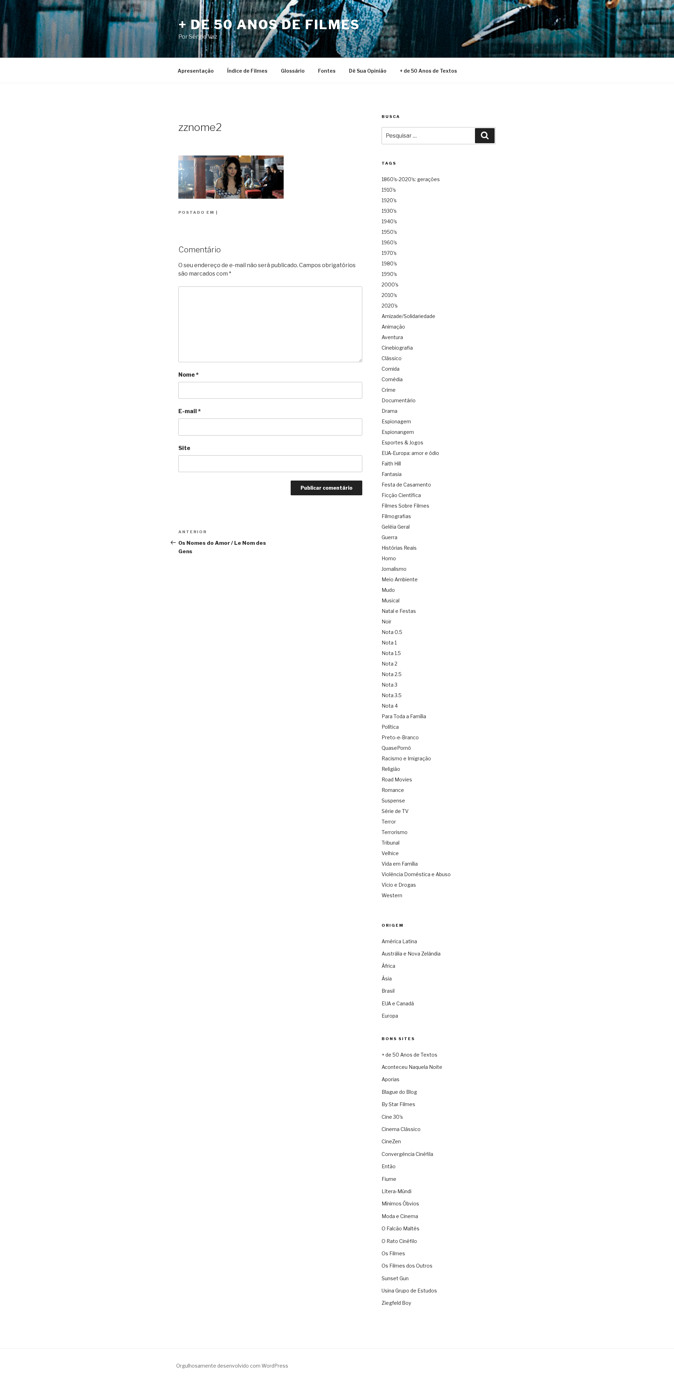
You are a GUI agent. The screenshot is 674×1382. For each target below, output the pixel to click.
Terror (389, 822)
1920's (389, 200)
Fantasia (392, 474)
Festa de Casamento (406, 485)
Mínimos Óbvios (400, 1203)
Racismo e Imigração (406, 758)
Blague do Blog (399, 1092)
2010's (389, 295)
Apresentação (196, 71)
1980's (389, 263)
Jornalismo (394, 569)
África (388, 966)
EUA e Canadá (398, 1003)
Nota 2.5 (392, 674)
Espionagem (396, 421)
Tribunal (390, 843)
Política (390, 727)
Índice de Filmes (247, 71)
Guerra (389, 537)
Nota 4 (390, 706)
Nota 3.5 (392, 695)
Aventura (392, 337)
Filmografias (396, 516)
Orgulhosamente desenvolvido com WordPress (232, 1366)
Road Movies (397, 779)
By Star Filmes (398, 1104)
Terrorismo (395, 832)
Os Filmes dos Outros (407, 1266)
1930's (389, 211)
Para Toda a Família (404, 716)
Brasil (388, 991)
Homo (389, 558)
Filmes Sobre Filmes (405, 506)
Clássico (392, 358)
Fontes (327, 71)
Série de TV (395, 811)
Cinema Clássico (401, 1129)
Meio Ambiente (400, 579)
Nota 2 (389, 664)
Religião (391, 769)
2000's (390, 284)
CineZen (391, 1141)
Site (184, 448)
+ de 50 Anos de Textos (428, 71)
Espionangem (398, 432)
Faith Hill (391, 464)
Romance (393, 790)
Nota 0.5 (392, 632)
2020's (390, 306)
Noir (386, 621)
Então (389, 1166)
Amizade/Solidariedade (408, 316)
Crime (389, 390)
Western (392, 895)
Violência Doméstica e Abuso (416, 874)
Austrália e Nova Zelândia (411, 954)
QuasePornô (396, 748)
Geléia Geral (396, 527)
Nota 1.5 (391, 653)
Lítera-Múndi (396, 1191)
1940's (389, 221)
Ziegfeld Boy (396, 1303)
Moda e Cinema (400, 1216)
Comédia (392, 379)
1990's (389, 274)
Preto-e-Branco (400, 737)
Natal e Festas (399, 611)
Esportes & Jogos (402, 442)
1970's (389, 253)
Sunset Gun (395, 1278)
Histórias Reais (399, 548)
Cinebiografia (397, 348)
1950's (389, 232)
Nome (188, 374)
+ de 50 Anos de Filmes (269, 24)
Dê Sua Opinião (367, 71)
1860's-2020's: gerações (411, 179)
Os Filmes (393, 1253)
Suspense (393, 801)
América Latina (399, 941)
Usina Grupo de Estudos (409, 1291)
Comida (390, 369)
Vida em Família (400, 864)
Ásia (387, 978)
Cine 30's (392, 1117)
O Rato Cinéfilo (399, 1241)
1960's (389, 242)
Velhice (390, 853)
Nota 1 (389, 643)
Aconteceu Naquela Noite (412, 1067)
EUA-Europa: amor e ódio (410, 453)
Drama (389, 411)
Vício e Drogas (399, 885)
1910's (389, 190)
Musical (390, 600)
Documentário (399, 400)
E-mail (189, 411)
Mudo (388, 590)
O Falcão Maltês (400, 1228)
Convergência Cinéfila (407, 1154)
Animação (393, 327)
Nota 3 (389, 685)
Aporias (390, 1079)
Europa (390, 1016)
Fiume (389, 1179)
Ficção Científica (401, 495)
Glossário (293, 71)
